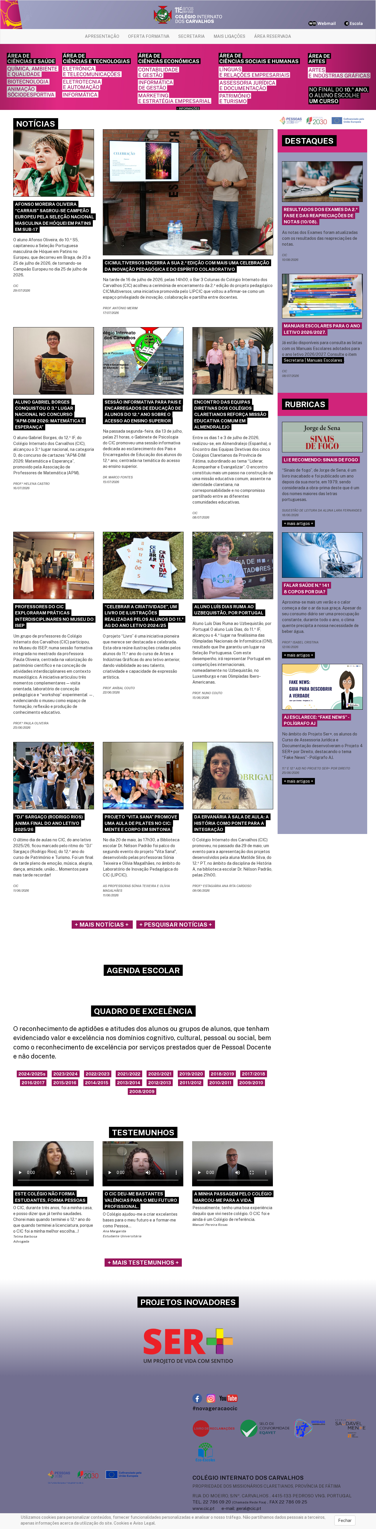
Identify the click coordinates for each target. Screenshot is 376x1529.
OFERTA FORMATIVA (148, 36)
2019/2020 (191, 1073)
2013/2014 (128, 1082)
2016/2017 (33, 1082)
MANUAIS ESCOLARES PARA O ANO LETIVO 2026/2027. (322, 328)
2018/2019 (222, 1073)
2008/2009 (142, 1091)
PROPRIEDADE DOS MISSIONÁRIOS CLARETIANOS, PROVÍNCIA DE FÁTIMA (266, 1486)
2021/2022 (129, 1073)
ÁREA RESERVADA (272, 36)
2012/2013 (159, 1082)
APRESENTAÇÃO (102, 36)
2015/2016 (64, 1082)
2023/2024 (65, 1073)
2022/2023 (98, 1073)
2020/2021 (160, 1073)
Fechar (345, 1520)
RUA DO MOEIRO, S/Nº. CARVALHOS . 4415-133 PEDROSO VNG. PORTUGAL (272, 1495)
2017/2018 (253, 1073)
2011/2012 (191, 1082)
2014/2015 (96, 1082)
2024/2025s (32, 1073)
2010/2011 (220, 1082)
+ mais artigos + (298, 523)
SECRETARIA (191, 36)
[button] (28, 77)
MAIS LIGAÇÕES (229, 36)
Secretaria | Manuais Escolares (313, 360)
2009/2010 (251, 1082)
